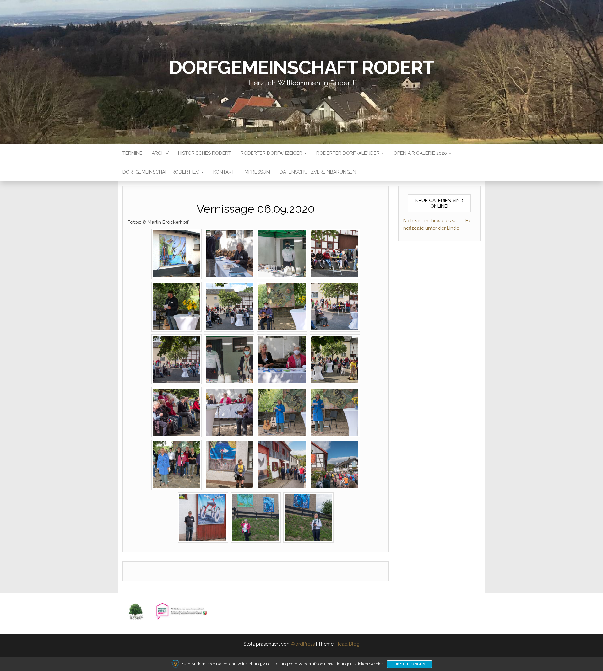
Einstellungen (409, 664)
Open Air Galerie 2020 (421, 153)
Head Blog (348, 644)
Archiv (160, 153)
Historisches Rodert (204, 153)
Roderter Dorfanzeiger (272, 153)
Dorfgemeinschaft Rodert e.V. (161, 172)
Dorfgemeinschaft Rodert (301, 67)
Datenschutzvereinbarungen (318, 172)
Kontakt (223, 172)
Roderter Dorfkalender (348, 153)
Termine (132, 153)
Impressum (257, 172)
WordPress (303, 644)
